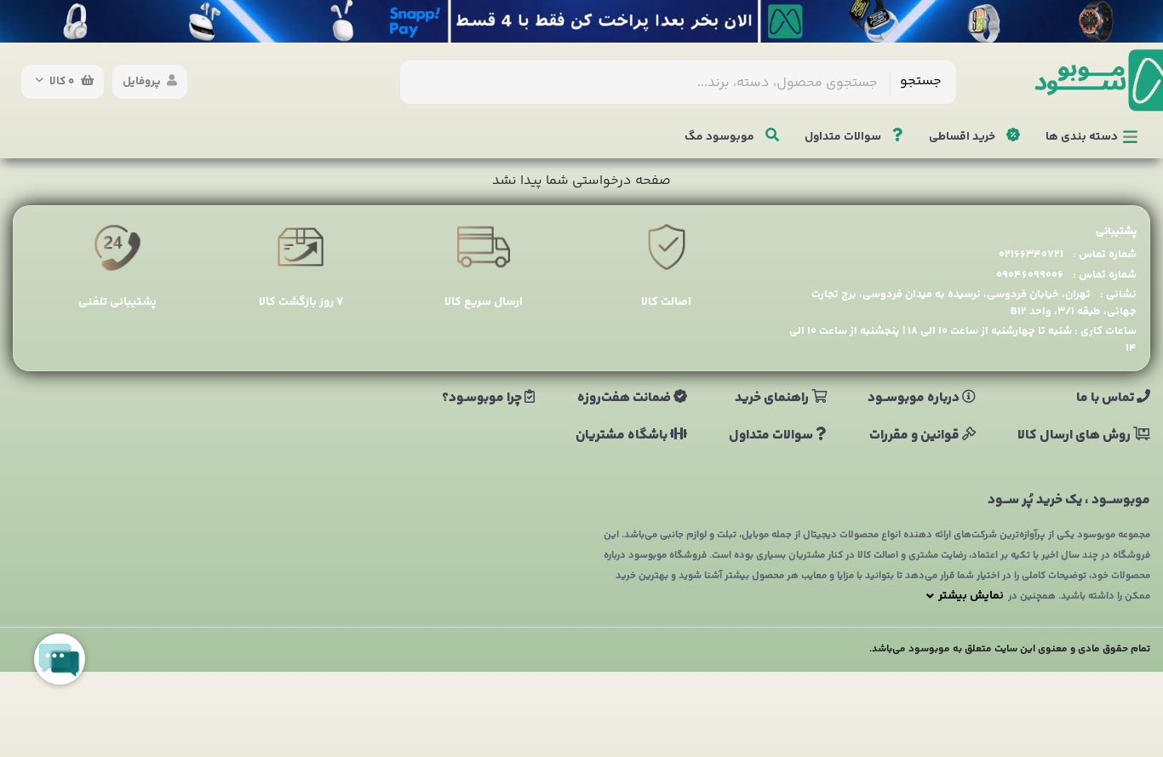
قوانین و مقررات (915, 436)
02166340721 (1031, 254)
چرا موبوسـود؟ (483, 398)
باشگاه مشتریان (623, 436)
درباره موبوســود (915, 398)
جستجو (921, 81)
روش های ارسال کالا (1075, 436)
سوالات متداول (844, 137)
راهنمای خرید (773, 398)
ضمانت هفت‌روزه (625, 398)
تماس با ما (1106, 398)
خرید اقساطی (963, 137)
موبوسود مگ (721, 137)
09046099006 (1029, 275)
